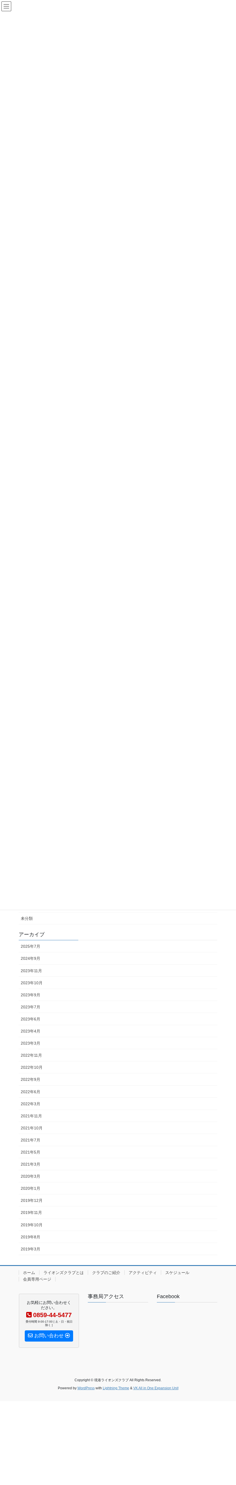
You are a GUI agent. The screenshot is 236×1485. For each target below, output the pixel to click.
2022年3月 (30, 1104)
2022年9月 (30, 1079)
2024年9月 (30, 958)
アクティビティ (143, 1272)
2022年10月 (32, 1067)
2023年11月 (31, 970)
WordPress (86, 1388)
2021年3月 (30, 1164)
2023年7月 (30, 1007)
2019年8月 (30, 1237)
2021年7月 (30, 1140)
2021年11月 (31, 1116)
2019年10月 (32, 1225)
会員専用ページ (37, 1279)
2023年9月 (30, 995)
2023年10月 (32, 983)
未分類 (27, 918)
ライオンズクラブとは (63, 1272)
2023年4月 (30, 1031)
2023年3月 (30, 1043)
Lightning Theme (116, 1388)
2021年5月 (30, 1152)
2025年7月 (30, 946)
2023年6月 (30, 1019)
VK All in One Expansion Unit (155, 1388)
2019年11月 (31, 1212)
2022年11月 (31, 1055)
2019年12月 (32, 1200)
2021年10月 (32, 1128)
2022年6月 (30, 1091)
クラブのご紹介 (106, 1272)
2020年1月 (30, 1188)
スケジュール (177, 1272)
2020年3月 (30, 1176)
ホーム (29, 1272)
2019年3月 (30, 1249)
